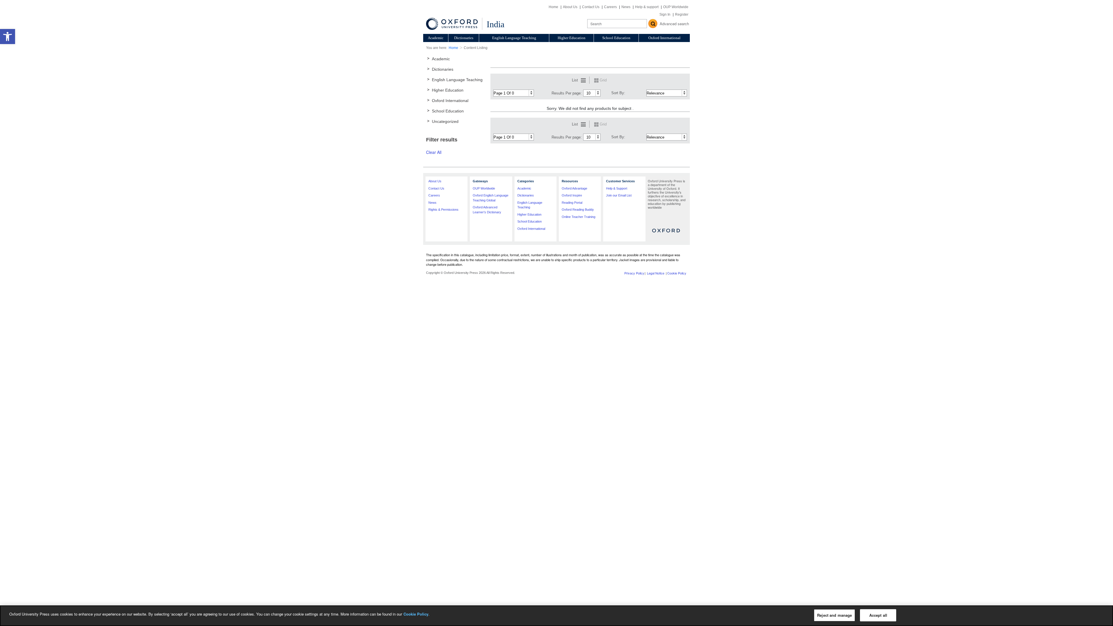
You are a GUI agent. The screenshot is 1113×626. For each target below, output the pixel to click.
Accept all (878, 615)
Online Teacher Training (578, 217)
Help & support (647, 7)
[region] (556, 615)
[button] (7, 36)
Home (553, 7)
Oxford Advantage (574, 188)
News (625, 7)
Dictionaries (463, 38)
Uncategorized (445, 121)
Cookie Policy (676, 273)
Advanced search (674, 23)
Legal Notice (655, 273)
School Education (616, 38)
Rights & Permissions (443, 209)
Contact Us (590, 7)
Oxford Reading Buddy (578, 209)
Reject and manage (834, 615)
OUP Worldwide (675, 7)
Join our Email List (619, 195)
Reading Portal (572, 202)
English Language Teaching (514, 38)
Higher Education (571, 38)
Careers (610, 7)
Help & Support (616, 188)
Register (681, 14)
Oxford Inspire (572, 195)
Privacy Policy (634, 273)
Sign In (664, 14)
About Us (570, 7)
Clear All (433, 152)
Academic (435, 38)
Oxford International (664, 38)
